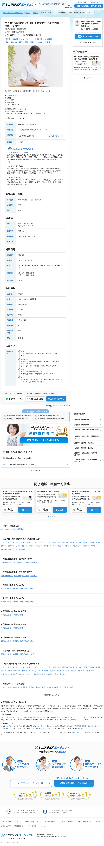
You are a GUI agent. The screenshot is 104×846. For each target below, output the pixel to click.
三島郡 (55, 674)
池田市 (24, 546)
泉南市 (11, 549)
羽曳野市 (38, 546)
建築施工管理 (40, 687)
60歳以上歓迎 (18, 588)
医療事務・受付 (23, 124)
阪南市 (18, 546)
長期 (26, 42)
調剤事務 (33, 124)
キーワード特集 (31, 826)
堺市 (9, 542)
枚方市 (23, 542)
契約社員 (15, 39)
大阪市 (25, 299)
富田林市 (53, 546)
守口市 (78, 542)
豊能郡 (49, 674)
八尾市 (49, 542)
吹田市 (36, 542)
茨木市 (42, 542)
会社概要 (62, 822)
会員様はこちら (94, 2)
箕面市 (97, 542)
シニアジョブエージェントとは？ (31, 783)
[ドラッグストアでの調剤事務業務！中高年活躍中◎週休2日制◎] (17, 497)
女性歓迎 (47, 42)
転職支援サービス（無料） (80, 732)
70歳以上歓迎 (29, 588)
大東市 (3, 671)
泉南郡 (18, 549)
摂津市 (3, 546)
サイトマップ (43, 826)
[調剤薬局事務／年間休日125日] (52, 496)
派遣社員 (39, 39)
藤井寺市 (4, 549)
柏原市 (84, 542)
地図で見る (55, 136)
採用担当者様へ (82, 2)
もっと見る (88, 78)
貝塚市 (31, 546)
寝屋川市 (56, 542)
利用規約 (97, 822)
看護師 (31, 687)
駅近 (20, 42)
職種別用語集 (18, 826)
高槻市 (29, 542)
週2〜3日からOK (11, 42)
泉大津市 (11, 546)
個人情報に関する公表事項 (32, 822)
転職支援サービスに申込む (89, 6)
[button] (48, 516)
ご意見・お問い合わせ (84, 822)
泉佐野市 (85, 546)
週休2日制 (38, 728)
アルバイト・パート (27, 39)
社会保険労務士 (52, 687)
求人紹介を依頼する (56, 399)
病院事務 (4, 529)
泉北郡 (24, 549)
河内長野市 (77, 546)
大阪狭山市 (95, 546)
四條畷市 (68, 546)
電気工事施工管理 (66, 687)
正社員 (8, 39)
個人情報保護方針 (50, 822)
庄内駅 (20, 142)
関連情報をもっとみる (51, 695)
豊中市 (14, 32)
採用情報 (71, 822)
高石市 (58, 671)
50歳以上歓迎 (6, 588)
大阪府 (9, 32)
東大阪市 (16, 542)
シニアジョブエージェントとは (11, 822)
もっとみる (34, 470)
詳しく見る (25, 510)
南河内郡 (63, 674)
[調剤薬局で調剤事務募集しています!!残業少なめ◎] (86, 497)
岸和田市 (64, 542)
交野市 (45, 546)
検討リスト (68, 7)
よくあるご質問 (6, 826)
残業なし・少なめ (36, 42)
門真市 (91, 542)
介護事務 (12, 529)
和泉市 (71, 542)
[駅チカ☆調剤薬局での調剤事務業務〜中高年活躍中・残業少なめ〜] (88, 63)
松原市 (60, 546)
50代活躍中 (48, 39)
